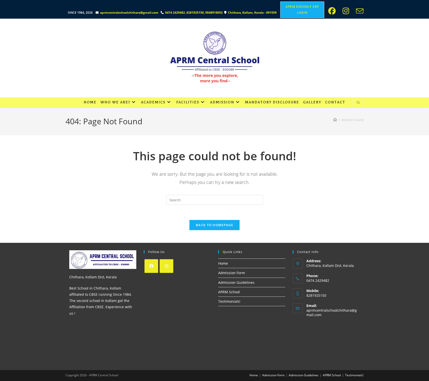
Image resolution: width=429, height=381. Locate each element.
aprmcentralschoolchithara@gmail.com (129, 12)
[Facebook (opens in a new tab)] (333, 11)
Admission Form (231, 272)
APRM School (229, 292)
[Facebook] (151, 266)
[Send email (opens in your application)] (358, 11)
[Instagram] (166, 266)
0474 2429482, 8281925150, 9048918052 (194, 12)
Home (223, 263)
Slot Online (85, 330)
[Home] (335, 120)
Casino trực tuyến (84, 348)
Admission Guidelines (236, 282)
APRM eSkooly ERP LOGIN (302, 9)
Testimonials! (229, 301)
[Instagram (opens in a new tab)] (347, 11)
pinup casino (67, 1)
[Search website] (358, 103)
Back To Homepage (214, 225)
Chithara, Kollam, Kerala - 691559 (252, 12)
